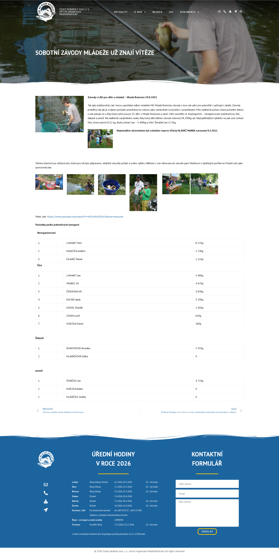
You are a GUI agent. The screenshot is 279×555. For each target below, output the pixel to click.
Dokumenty (188, 12)
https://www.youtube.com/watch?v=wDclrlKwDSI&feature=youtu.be (84, 216)
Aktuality (121, 12)
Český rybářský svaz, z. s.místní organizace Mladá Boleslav (74, 12)
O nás (138, 12)
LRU (171, 12)
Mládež (157, 12)
